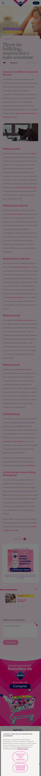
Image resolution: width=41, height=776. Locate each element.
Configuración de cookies (20, 767)
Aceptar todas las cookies (20, 757)
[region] (20, 753)
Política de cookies (23, 748)
